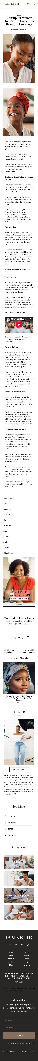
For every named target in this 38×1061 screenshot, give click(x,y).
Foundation (7, 509)
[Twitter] (15, 638)
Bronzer (6, 531)
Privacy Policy (30, 1043)
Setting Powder (8, 553)
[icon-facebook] (10, 945)
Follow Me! (19, 982)
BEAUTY (19, 15)
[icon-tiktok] (35, 4)
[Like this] (27, 638)
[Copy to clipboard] (22, 638)
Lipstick (5, 542)
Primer (5, 520)
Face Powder (7, 526)
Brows (5, 504)
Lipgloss (6, 547)
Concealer (6, 515)
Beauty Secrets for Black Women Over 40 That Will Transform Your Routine (19, 698)
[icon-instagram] (28, 4)
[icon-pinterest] (31, 4)
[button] (6, 685)
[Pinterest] (19, 638)
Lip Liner (6, 536)
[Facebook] (10, 638)
